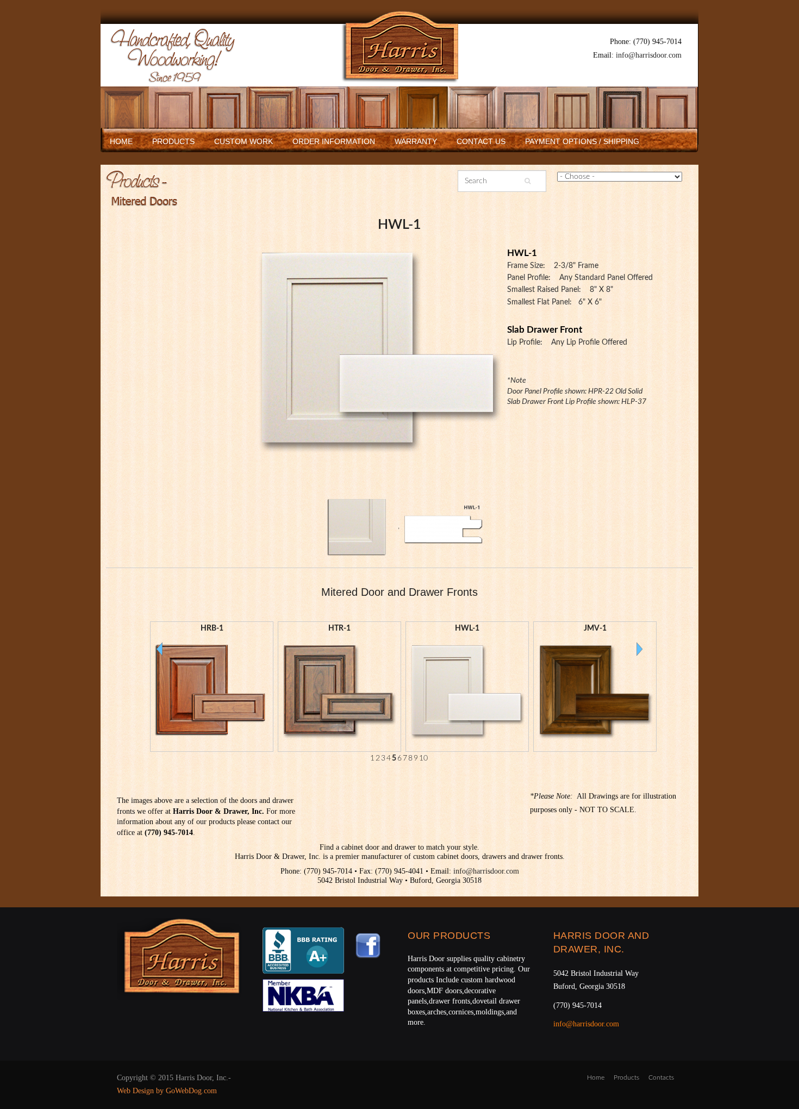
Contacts (661, 1077)
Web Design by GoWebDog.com (167, 1091)
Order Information (333, 141)
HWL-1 (399, 225)
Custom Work (243, 141)
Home (121, 141)
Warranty (416, 141)
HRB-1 (212, 628)
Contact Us (481, 141)
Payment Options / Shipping (582, 141)
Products (173, 141)
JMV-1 (595, 628)
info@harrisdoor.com (649, 55)
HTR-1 (339, 628)
